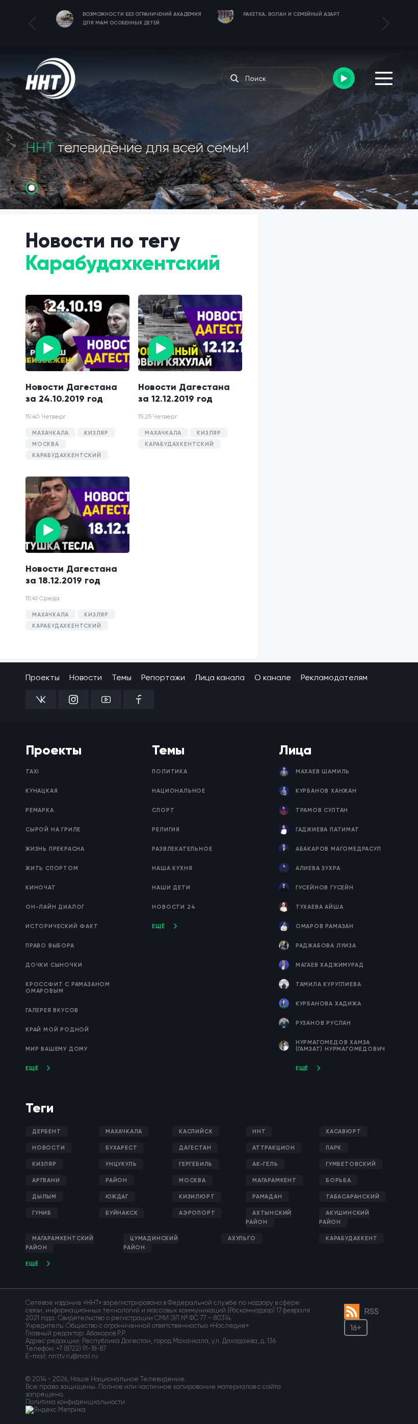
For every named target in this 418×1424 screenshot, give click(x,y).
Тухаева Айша (320, 907)
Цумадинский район (150, 1243)
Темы (122, 677)
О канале (272, 677)
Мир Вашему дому (56, 1049)
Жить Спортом (52, 868)
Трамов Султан (322, 810)
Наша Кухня (172, 868)
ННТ (259, 1131)
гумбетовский (351, 1164)
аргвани (46, 1180)
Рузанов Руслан (323, 1023)
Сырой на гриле (53, 829)
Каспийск (196, 1131)
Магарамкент (274, 1180)
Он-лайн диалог (55, 907)
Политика (169, 771)
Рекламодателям (334, 677)
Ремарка (39, 810)
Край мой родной (57, 1029)
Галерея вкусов (52, 1010)
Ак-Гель (265, 1164)
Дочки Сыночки (53, 965)
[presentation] (32, 23)
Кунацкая (41, 791)
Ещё (31, 1068)
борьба (338, 1180)
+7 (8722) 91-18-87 (81, 1348)
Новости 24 (173, 907)
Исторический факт (61, 926)
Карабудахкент (351, 1238)
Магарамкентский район (59, 1243)
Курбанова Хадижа (328, 1003)
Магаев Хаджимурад (330, 965)
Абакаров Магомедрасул (338, 849)
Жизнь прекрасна (55, 849)
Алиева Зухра (318, 868)
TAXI (32, 771)
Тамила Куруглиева (328, 984)
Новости (85, 677)
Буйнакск (122, 1213)
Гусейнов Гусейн (325, 887)
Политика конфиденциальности (75, 1402)
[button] (31, 188)
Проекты (42, 677)
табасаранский (352, 1196)
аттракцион (273, 1147)
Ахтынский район (269, 1217)
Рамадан (267, 1196)
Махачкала (124, 1131)
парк (334, 1147)
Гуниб (41, 1213)
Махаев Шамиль (323, 771)
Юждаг (117, 1196)
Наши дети (171, 887)
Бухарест (121, 1147)
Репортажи (163, 677)
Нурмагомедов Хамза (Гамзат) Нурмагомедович (340, 1045)
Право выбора (49, 945)
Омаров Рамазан (325, 926)
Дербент (46, 1131)
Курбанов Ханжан (326, 791)
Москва (192, 1180)
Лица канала (220, 677)
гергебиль (196, 1164)
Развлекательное (182, 849)
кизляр (44, 1164)
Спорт (163, 810)
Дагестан (195, 1147)
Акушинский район (344, 1217)
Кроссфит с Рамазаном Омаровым (67, 987)
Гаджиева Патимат (327, 829)
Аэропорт (197, 1213)
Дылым (44, 1196)
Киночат (40, 887)
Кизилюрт (197, 1196)
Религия (166, 829)
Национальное (178, 791)
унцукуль (121, 1164)
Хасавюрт (343, 1131)
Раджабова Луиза (326, 945)
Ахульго (242, 1238)
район (116, 1180)
